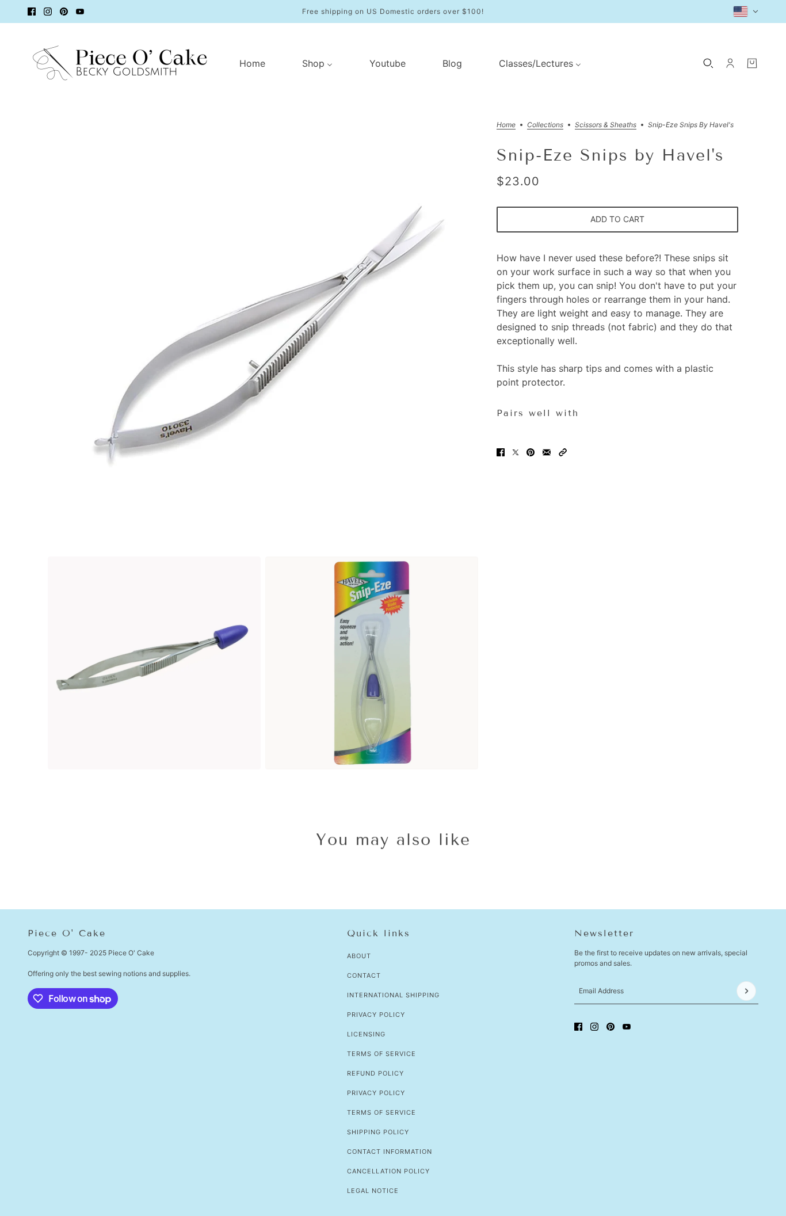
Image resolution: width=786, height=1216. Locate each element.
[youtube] (80, 11)
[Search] (708, 63)
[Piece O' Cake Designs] (120, 63)
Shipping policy (378, 1132)
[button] (562, 452)
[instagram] (47, 11)
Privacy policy (376, 1093)
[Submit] (746, 991)
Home (506, 125)
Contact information (389, 1152)
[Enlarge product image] (263, 336)
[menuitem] (252, 63)
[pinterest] (64, 11)
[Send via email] (546, 452)
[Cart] (752, 63)
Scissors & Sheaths (605, 125)
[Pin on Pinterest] (530, 452)
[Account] (730, 63)
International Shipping (393, 995)
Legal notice (373, 1191)
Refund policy (375, 1073)
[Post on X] (515, 452)
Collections (545, 125)
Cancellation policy (388, 1171)
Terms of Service (381, 1054)
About (359, 956)
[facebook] (31, 11)
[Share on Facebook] (500, 452)
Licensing (366, 1034)
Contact (364, 975)
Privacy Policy (376, 1015)
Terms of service (381, 1112)
